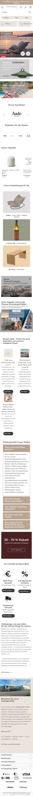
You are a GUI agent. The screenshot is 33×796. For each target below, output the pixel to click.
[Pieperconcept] (12, 136)
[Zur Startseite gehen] (12, 8)
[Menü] (2, 7)
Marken (6, 18)
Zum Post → (8, 392)
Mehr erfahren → (8, 590)
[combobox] (14, 12)
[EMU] (5, 136)
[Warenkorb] (30, 8)
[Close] (31, 2)
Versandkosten (5, 794)
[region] (16, 44)
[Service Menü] (21, 7)
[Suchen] (30, 12)
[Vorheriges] (23, 53)
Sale (26, 18)
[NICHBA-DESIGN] (20, 136)
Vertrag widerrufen (8, 762)
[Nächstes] (28, 53)
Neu (16, 18)
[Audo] (16, 115)
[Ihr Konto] (25, 7)
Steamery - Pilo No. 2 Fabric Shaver (10, 171)
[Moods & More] (28, 136)
